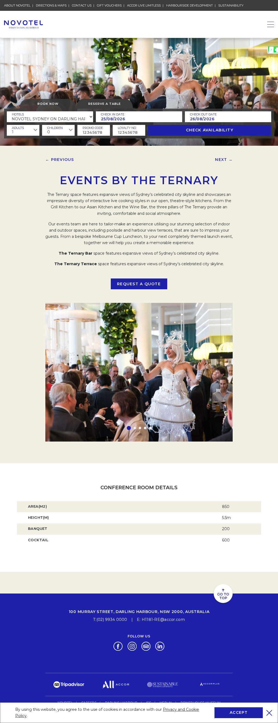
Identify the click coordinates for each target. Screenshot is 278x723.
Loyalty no (127, 128)
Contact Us (81, 5)
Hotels (18, 114)
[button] (129, 428)
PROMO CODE (93, 128)
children (55, 128)
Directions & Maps (51, 5)
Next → (224, 159)
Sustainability (231, 5)
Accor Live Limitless (144, 5)
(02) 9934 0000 (111, 619)
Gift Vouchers (109, 5)
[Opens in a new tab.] (117, 645)
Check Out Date (203, 114)
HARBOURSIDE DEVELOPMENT (189, 5)
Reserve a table (104, 104)
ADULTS (18, 128)
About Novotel (17, 5)
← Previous (59, 159)
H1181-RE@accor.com (163, 619)
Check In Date (112, 114)
